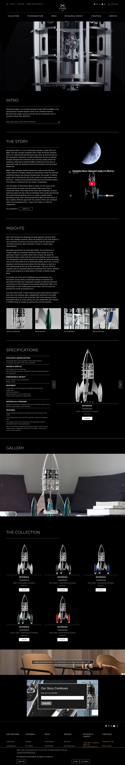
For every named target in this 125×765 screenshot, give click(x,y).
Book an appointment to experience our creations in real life (62, 662)
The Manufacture (35, 16)
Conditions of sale (108, 741)
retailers (21, 4)
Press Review (49, 746)
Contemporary (11, 746)
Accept (75, 761)
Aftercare (67, 741)
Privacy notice (107, 746)
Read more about (20, 122)
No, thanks (84, 761)
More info (21, 761)
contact (12, 4)
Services (113, 16)
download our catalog (35, 4)
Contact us (26, 209)
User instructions (69, 746)
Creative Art (10, 741)
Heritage (28, 741)
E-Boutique (96, 16)
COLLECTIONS (13, 16)
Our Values (29, 746)
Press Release (49, 741)
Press (54, 16)
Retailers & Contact (74, 16)
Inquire (87, 418)
